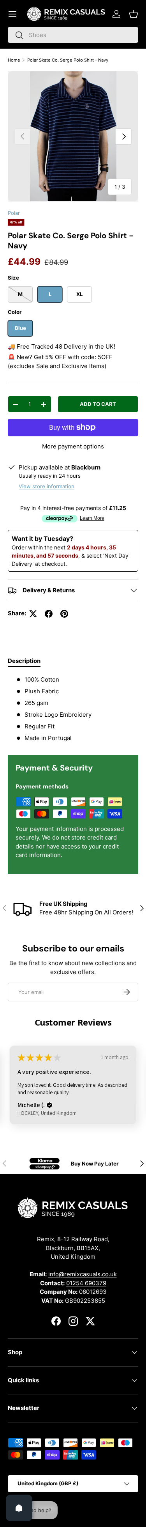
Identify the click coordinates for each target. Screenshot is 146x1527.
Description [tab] (24, 660)
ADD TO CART (98, 404)
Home (14, 60)
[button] (133, 14)
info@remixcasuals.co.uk (82, 1274)
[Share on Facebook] (48, 614)
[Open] (19, 1508)
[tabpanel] (73, 709)
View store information (46, 486)
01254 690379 (86, 1283)
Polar (14, 213)
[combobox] (73, 35)
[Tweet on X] (33, 614)
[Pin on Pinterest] (64, 614)
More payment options (73, 446)
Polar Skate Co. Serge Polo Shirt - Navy (67, 60)
